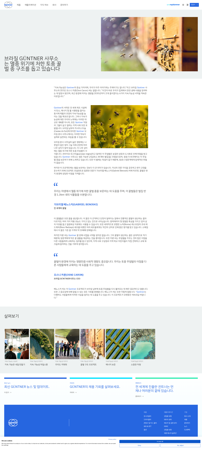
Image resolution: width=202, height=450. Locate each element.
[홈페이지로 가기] (8, 5)
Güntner (70, 87)
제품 (19, 4)
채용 (185, 419)
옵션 (145, 430)
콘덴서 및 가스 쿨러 (150, 423)
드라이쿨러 (147, 419)
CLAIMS (187, 430)
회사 (54, 4)
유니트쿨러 (147, 416)
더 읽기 (6, 392)
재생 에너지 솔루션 (170, 433)
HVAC (166, 426)
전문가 (193, 4)
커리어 (72, 392)
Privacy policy (112, 439)
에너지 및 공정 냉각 (170, 423)
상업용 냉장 (168, 416)
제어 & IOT (147, 426)
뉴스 (185, 426)
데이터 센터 (168, 419)
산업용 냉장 (168, 430)
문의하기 (64, 4)
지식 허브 (44, 4)
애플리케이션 (30, 4)
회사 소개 (187, 416)
